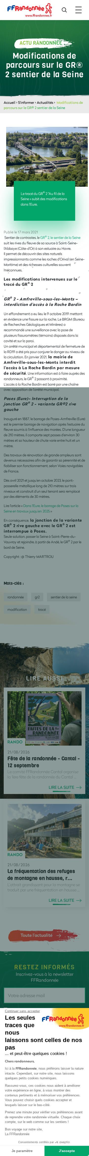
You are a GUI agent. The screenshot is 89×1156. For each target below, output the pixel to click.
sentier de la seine (64, 597)
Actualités (45, 102)
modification (17, 609)
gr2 (37, 597)
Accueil (9, 102)
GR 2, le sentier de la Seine (60, 237)
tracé (42, 609)
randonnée (15, 597)
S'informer (26, 102)
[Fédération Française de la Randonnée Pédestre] (29, 9)
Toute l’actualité (36, 935)
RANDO (15, 742)
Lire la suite (61, 787)
